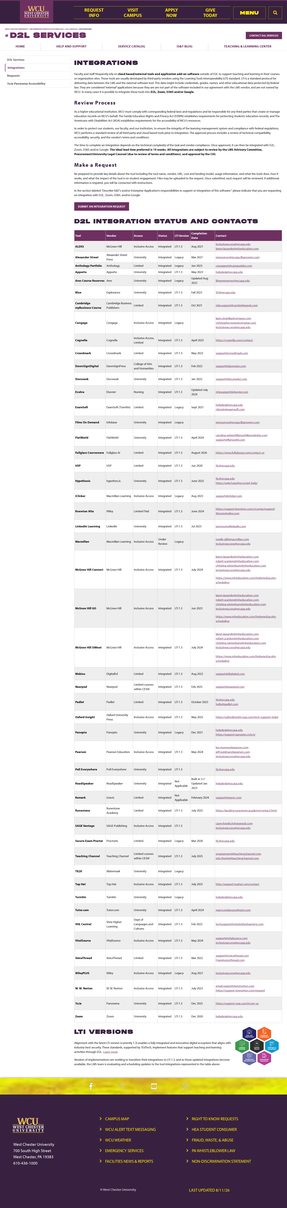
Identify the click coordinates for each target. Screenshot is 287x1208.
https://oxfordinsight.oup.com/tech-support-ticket (247, 717)
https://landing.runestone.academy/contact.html (246, 810)
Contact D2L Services (263, 35)
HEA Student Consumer (214, 1129)
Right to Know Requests (215, 1118)
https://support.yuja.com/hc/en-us (237, 1003)
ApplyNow (171, 12)
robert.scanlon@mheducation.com (237, 561)
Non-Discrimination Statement (221, 1161)
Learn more (110, 1052)
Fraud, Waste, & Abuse (212, 1139)
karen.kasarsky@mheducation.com (237, 248)
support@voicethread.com (232, 956)
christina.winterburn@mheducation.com (241, 566)
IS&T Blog (184, 46)
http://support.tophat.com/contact (237, 884)
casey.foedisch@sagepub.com (234, 823)
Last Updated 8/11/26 (209, 1190)
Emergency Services (124, 1150)
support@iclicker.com (229, 496)
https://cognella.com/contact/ (234, 340)
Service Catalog (131, 46)
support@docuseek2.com (231, 379)
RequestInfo (94, 12)
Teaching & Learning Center (247, 46)
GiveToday (210, 12)
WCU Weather (118, 1139)
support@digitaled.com (230, 674)
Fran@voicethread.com (230, 960)
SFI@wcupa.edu (225, 292)
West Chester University (16, 29)
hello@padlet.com (227, 704)
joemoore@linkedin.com (231, 526)
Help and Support (71, 46)
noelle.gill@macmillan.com (232, 539)
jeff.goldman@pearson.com (233, 752)
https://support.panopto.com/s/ (235, 734)
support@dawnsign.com (231, 366)
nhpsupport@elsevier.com (232, 392)
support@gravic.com (228, 797)
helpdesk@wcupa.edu (229, 272)
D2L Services (71, 29)
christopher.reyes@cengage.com (236, 323)
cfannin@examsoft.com (230, 409)
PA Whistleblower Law (213, 1150)
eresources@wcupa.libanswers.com (238, 257)
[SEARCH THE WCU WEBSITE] (275, 12)
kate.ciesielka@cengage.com (233, 318)
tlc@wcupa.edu (225, 465)
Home (20, 46)
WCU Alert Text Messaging (130, 1129)
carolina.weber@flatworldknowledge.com (241, 435)
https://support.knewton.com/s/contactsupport (245, 509)
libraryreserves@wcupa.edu (233, 281)
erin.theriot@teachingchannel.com (237, 858)
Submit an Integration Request (101, 206)
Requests (13, 75)
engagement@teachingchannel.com (238, 854)
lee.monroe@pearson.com (232, 747)
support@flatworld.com (230, 440)
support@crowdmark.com (232, 353)
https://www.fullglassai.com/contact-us (240, 453)
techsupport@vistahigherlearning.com (240, 924)
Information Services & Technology (47, 29)
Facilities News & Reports (129, 1161)
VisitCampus (133, 12)
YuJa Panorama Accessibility (26, 83)
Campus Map (117, 1118)
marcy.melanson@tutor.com (233, 910)
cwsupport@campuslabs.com (234, 266)
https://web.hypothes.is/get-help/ (237, 483)
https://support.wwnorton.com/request (240, 990)
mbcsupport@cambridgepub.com (237, 305)
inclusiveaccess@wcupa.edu (233, 244)
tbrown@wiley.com (227, 513)
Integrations (16, 68)
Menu (249, 13)
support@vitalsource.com (231, 938)
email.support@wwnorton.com (235, 986)
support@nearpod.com (230, 687)
